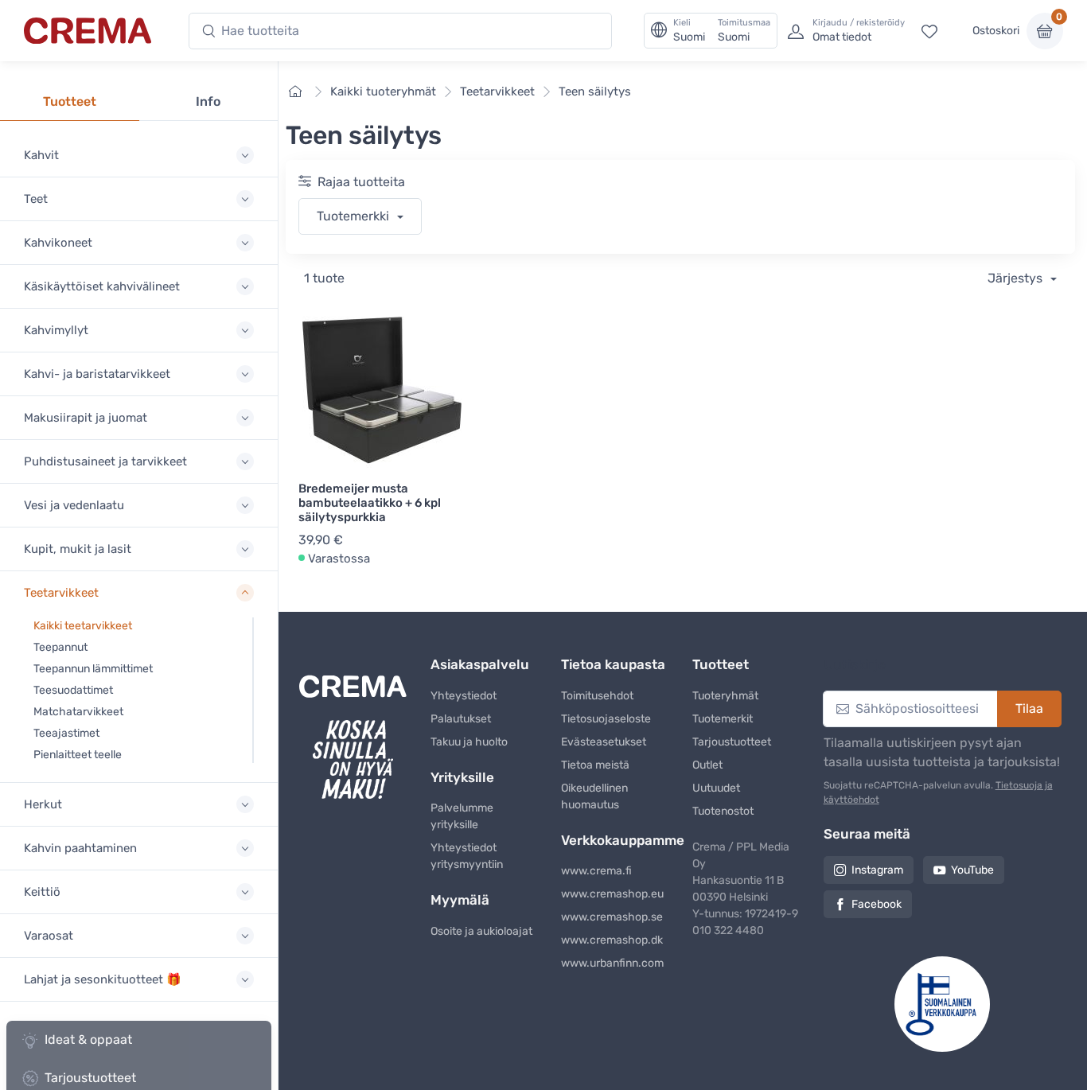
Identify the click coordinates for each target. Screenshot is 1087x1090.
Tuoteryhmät (725, 696)
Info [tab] (208, 101)
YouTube (972, 870)
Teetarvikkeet (497, 91)
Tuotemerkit (722, 719)
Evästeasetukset (603, 742)
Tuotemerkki (354, 216)
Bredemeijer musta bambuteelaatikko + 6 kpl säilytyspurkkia (369, 502)
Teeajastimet (66, 733)
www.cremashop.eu (612, 894)
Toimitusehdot (597, 696)
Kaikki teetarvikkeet (82, 626)
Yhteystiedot (464, 696)
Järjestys (1017, 278)
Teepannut (60, 647)
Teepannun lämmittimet (93, 668)
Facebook (876, 904)
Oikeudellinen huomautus (594, 796)
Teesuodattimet (73, 690)
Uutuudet (716, 788)
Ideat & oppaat (88, 1039)
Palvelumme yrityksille (462, 816)
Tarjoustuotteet (731, 742)
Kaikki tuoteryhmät (383, 91)
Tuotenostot (723, 811)
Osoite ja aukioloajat (481, 931)
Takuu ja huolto (469, 742)
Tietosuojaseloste (606, 719)
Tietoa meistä (595, 765)
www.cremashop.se (612, 917)
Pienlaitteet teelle (77, 754)
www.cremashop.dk (612, 940)
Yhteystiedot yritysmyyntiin (467, 856)
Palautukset (461, 719)
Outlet (707, 765)
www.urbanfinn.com (612, 963)
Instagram (877, 870)
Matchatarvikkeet (78, 711)
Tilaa (1029, 708)
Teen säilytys (595, 91)
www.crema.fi (596, 871)
